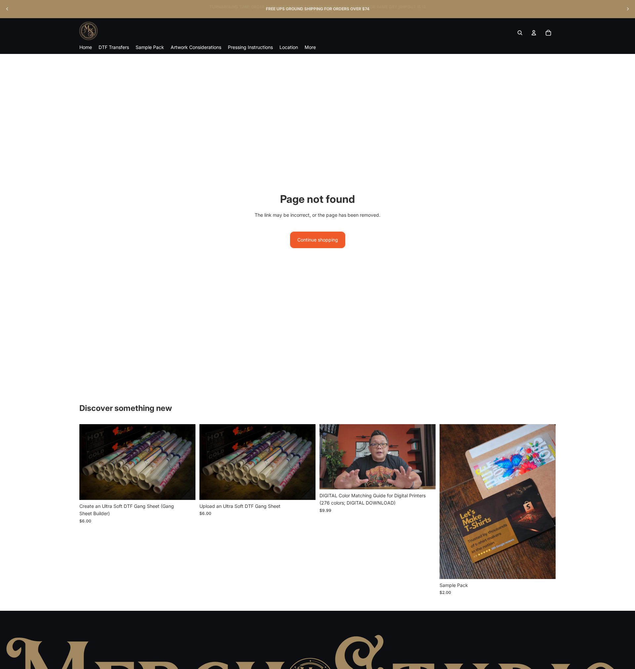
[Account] (534, 32)
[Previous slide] (7, 9)
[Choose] (185, 490)
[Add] (545, 569)
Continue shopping (317, 240)
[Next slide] (627, 9)
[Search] (520, 32)
